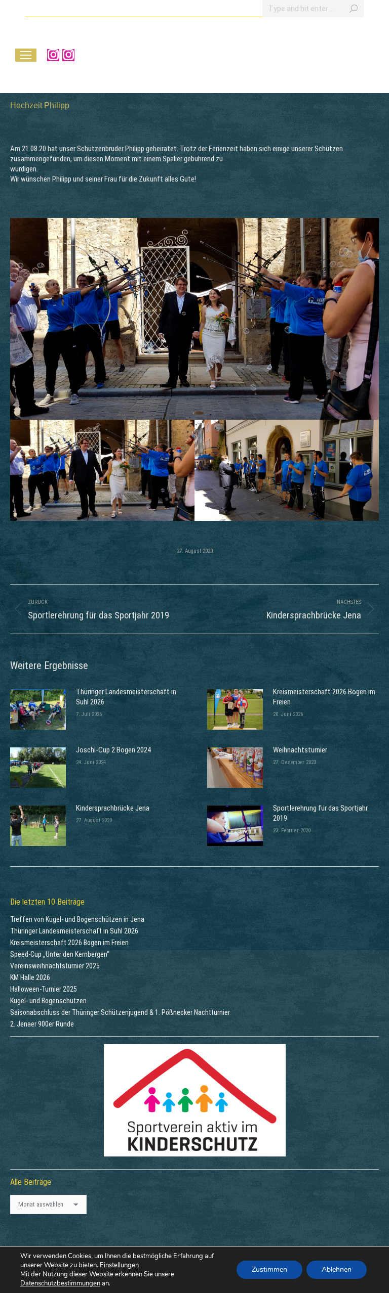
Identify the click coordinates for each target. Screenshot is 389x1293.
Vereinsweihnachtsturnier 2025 (55, 966)
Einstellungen (119, 1265)
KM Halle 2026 (30, 977)
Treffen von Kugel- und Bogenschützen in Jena (77, 919)
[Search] (353, 8)
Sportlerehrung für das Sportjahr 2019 (320, 813)
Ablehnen (337, 1269)
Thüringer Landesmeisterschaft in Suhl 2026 (126, 696)
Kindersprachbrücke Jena (112, 808)
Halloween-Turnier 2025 (43, 989)
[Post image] (38, 709)
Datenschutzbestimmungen (60, 1283)
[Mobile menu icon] (25, 55)
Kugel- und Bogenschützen (48, 1001)
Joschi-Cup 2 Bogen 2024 (113, 749)
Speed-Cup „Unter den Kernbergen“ (59, 954)
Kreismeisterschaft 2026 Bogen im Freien (324, 696)
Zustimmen (269, 1269)
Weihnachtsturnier (300, 749)
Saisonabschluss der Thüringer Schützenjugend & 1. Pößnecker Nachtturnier (120, 1012)
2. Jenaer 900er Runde (42, 1024)
